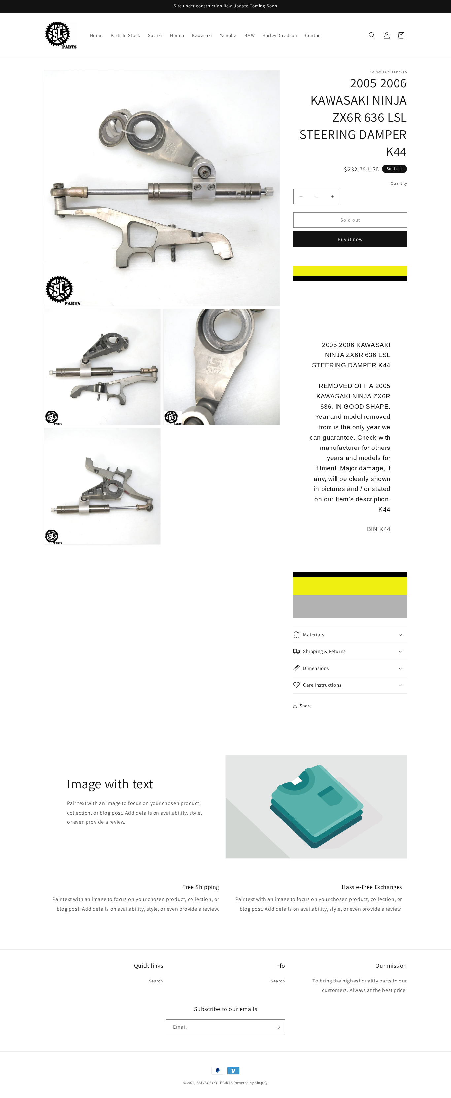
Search (156, 981)
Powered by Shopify (251, 1083)
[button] (372, 35)
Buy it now (350, 239)
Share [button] (306, 706)
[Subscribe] (277, 1027)
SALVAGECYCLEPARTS (215, 1083)
